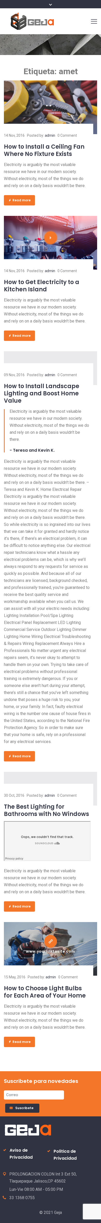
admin (50, 135)
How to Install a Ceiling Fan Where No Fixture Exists (44, 150)
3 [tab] (54, 105)
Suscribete (25, 1108)
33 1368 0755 (22, 1197)
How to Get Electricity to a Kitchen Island (41, 285)
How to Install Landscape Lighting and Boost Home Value (41, 393)
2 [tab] (50, 105)
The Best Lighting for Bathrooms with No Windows (46, 810)
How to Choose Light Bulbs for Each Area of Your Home (45, 992)
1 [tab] (47, 105)
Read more (21, 200)
